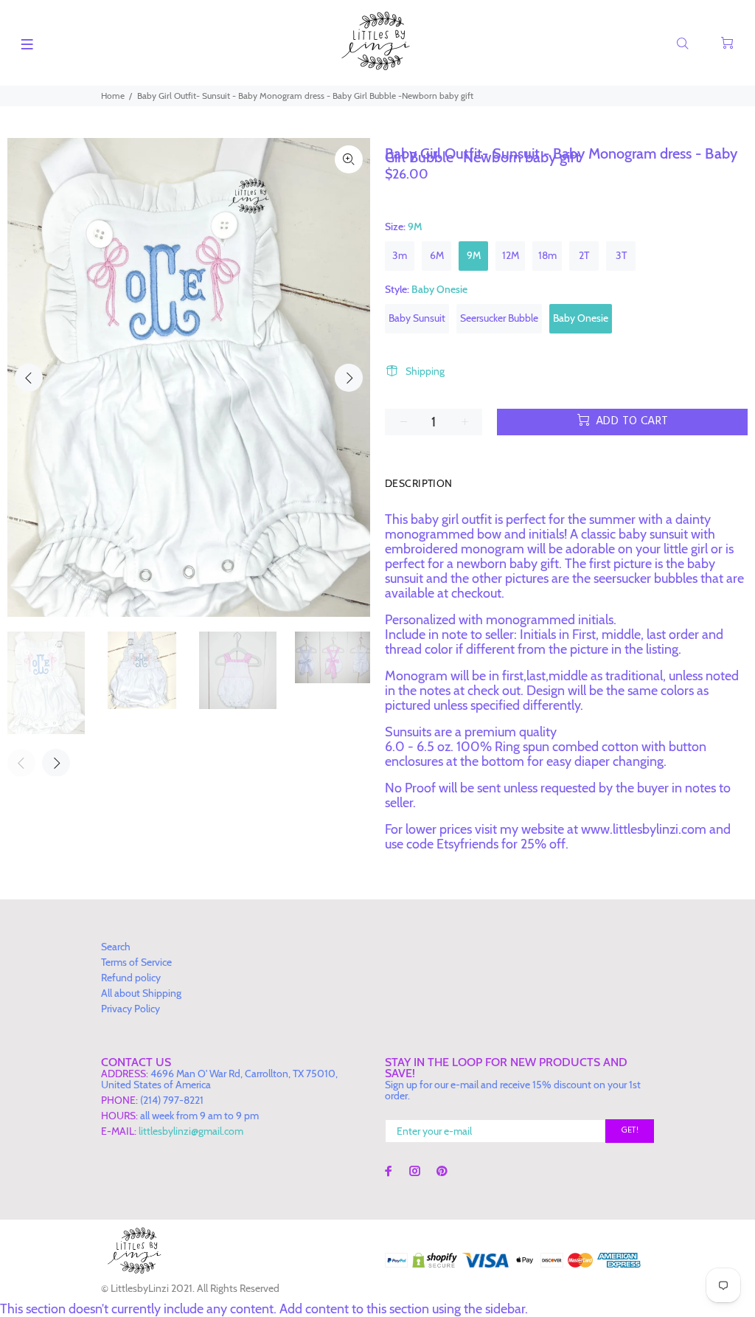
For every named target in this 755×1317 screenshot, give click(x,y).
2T (584, 255)
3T (621, 255)
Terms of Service (136, 962)
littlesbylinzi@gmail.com (191, 1131)
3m (399, 255)
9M (474, 255)
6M (437, 255)
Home (113, 95)
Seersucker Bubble (499, 318)
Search (116, 946)
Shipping (425, 371)
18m (547, 255)
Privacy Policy (130, 1008)
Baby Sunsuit (417, 318)
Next (349, 378)
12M (510, 255)
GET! (630, 1130)
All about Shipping (141, 993)
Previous (29, 378)
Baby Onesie (580, 318)
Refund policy (131, 977)
